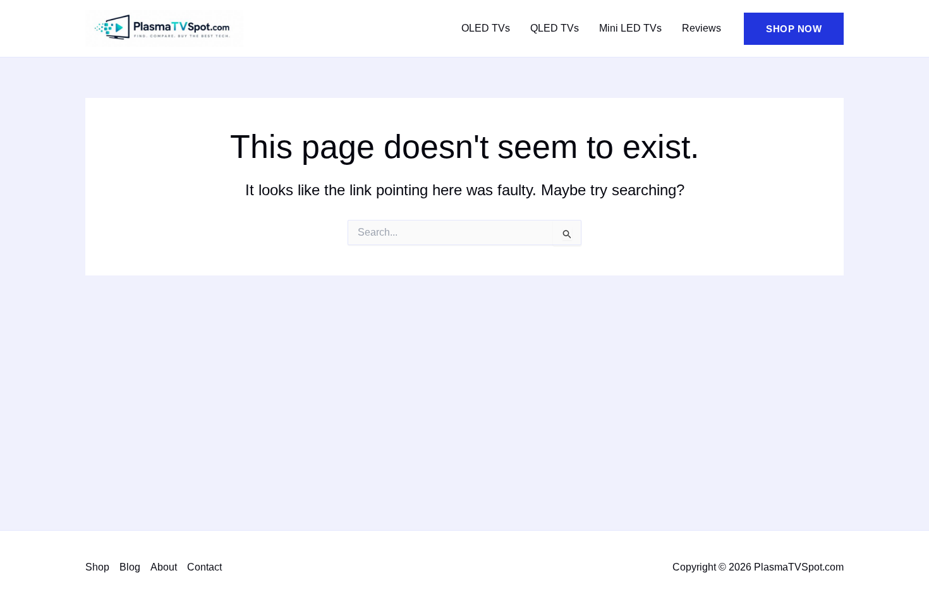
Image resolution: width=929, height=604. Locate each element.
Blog (129, 567)
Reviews (701, 28)
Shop (97, 567)
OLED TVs (485, 28)
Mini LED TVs (630, 28)
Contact (204, 567)
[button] (794, 29)
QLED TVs (554, 28)
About (163, 567)
